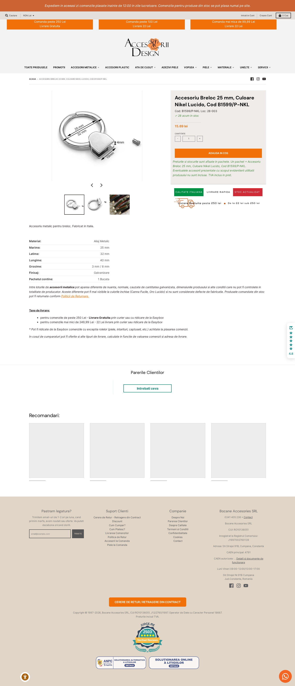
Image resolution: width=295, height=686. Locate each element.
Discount (117, 521)
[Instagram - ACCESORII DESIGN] (258, 79)
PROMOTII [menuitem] (59, 67)
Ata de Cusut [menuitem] (144, 67)
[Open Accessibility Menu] (25, 677)
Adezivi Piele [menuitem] (170, 67)
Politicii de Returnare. (75, 296)
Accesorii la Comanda (117, 540)
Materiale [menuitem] (224, 67)
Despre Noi (178, 517)
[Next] (101, 185)
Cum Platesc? (117, 529)
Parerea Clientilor (178, 521)
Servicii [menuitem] (263, 67)
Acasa (32, 79)
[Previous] (92, 185)
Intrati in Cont (247, 15)
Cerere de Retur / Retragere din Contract (148, 602)
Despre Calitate (178, 525)
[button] (291, 340)
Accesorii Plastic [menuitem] (117, 67)
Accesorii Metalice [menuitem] (84, 67)
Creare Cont (266, 15)
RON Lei (27, 15)
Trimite (78, 534)
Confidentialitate (177, 533)
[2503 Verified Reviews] (147, 653)
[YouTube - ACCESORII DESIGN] (264, 79)
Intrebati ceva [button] (147, 388)
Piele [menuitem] (206, 67)
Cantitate (180, 134)
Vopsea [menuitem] (189, 67)
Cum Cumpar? (117, 525)
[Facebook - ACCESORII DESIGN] (252, 79)
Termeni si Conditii (177, 529)
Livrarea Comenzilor (117, 533)
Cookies (177, 537)
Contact (177, 540)
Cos (285, 15)
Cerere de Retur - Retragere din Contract (117, 517)
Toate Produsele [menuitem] (35, 67)
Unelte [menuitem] (244, 67)
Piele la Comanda (117, 544)
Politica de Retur (117, 537)
